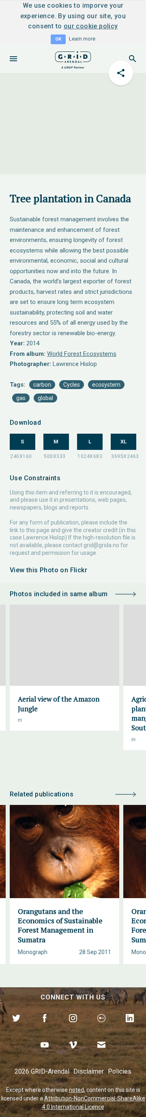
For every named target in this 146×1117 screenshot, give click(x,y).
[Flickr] (101, 1027)
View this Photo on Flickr (48, 570)
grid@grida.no (101, 545)
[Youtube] (44, 1054)
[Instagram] (73, 1027)
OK (58, 39)
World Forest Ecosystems (81, 353)
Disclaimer (88, 1071)
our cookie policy (91, 26)
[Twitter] (16, 1027)
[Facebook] (44, 1027)
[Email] (101, 1054)
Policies (119, 1071)
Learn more (82, 39)
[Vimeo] (73, 1054)
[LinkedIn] (130, 1027)
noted (76, 1090)
